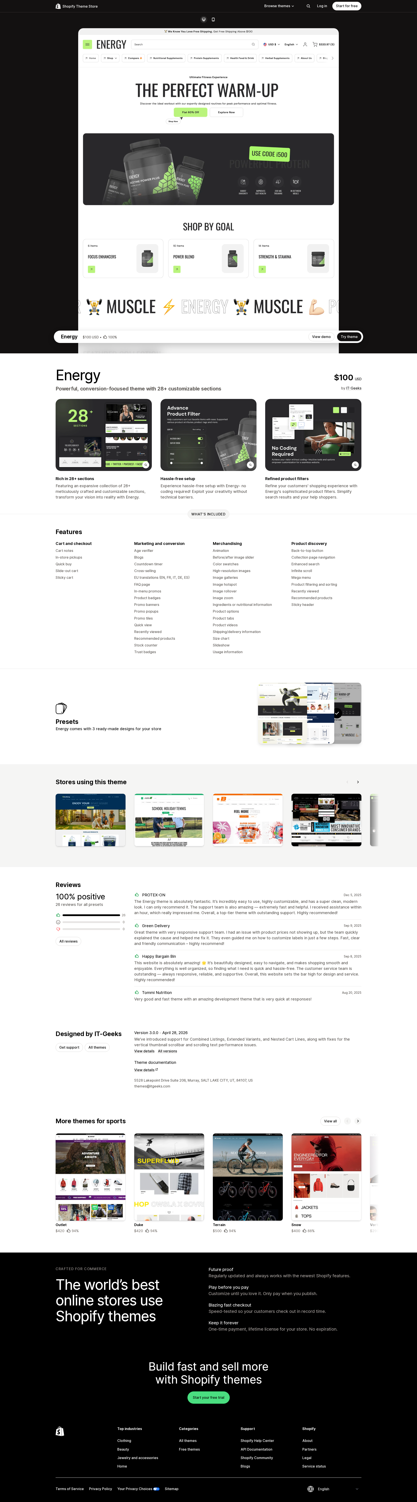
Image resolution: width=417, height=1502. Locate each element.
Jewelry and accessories (137, 1458)
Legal (306, 1458)
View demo (321, 337)
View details (144, 1051)
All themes (97, 1047)
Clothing (124, 1440)
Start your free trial (208, 1397)
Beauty (123, 1449)
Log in (322, 6)
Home (122, 1466)
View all (330, 1121)
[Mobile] (213, 19)
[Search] (308, 6)
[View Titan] (282, 713)
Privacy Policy (100, 1489)
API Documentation (256, 1449)
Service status (314, 1466)
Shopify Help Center (257, 1440)
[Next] (357, 782)
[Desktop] (203, 19)
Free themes (189, 1449)
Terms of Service (70, 1489)
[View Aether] (309, 713)
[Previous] (347, 782)
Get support (69, 1047)
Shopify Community (257, 1458)
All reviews (68, 941)
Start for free (347, 6)
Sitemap (172, 1489)
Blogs (245, 1466)
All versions (167, 1051)
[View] (91, 821)
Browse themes (277, 6)
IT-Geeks (353, 388)
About (307, 1440)
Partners (309, 1449)
